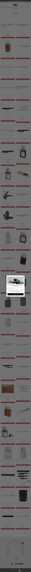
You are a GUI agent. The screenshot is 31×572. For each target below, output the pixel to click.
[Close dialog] (23, 276)
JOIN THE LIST (15, 294)
